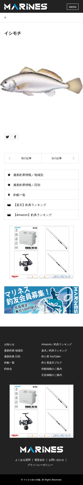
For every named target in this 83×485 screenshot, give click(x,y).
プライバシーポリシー (40, 465)
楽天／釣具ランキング (54, 350)
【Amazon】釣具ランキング (32, 215)
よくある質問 (22, 460)
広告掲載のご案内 (52, 375)
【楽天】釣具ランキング (29, 205)
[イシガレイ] (23, 158)
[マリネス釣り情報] (25, 6)
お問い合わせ (56, 460)
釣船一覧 (19, 195)
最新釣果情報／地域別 (28, 175)
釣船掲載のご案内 (52, 369)
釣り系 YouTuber (51, 356)
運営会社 (39, 460)
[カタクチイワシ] (60, 158)
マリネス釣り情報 (31, 479)
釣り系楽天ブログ (52, 362)
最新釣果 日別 (12, 356)
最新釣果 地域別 (13, 350)
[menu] (73, 6)
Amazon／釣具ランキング (57, 344)
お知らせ (9, 344)
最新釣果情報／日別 (26, 185)
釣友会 (8, 369)
